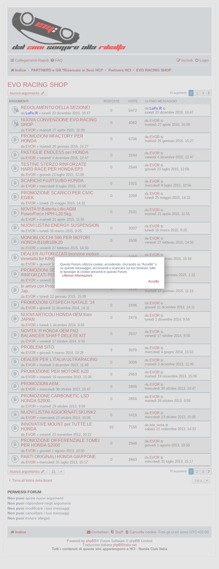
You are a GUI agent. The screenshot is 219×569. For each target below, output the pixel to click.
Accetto (153, 281)
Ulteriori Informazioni (77, 275)
